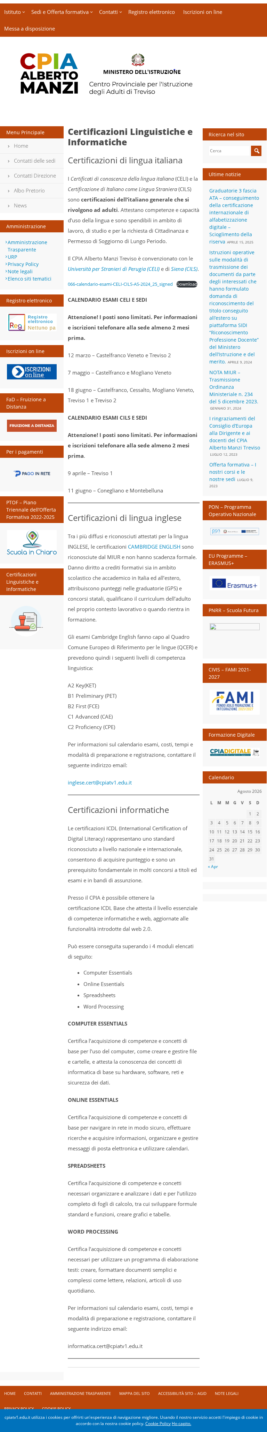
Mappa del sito (134, 1393)
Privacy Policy (23, 264)
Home (21, 145)
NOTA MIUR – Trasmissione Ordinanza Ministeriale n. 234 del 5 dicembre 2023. (233, 387)
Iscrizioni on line (202, 11)
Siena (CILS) (184, 268)
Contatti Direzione (35, 175)
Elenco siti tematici (29, 278)
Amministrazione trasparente (80, 1393)
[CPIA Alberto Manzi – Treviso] (133, 99)
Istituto (12, 11)
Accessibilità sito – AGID (182, 1393)
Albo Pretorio (29, 190)
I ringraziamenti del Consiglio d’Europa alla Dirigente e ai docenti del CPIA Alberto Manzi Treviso (234, 433)
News (20, 205)
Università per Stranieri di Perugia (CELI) (114, 268)
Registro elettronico (151, 11)
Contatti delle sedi (34, 160)
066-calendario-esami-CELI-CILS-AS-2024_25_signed (120, 284)
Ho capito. (181, 1423)
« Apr (213, 866)
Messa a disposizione (29, 28)
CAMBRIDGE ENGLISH (154, 546)
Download (186, 284)
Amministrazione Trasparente (27, 246)
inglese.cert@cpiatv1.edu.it (100, 782)
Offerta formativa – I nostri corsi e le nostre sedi (232, 471)
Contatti (108, 11)
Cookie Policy (56, 1408)
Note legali (20, 271)
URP (12, 257)
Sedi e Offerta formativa (60, 11)
